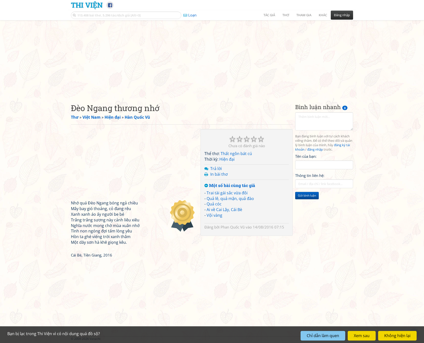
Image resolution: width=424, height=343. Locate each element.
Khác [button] (323, 15)
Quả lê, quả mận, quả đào (230, 198)
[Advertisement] (212, 57)
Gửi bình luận (307, 195)
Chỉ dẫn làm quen (323, 335)
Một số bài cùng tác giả (231, 185)
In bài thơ (219, 174)
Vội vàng (214, 215)
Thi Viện (87, 5)
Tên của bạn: (306, 156)
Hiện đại (227, 159)
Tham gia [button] (303, 15)
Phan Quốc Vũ (233, 227)
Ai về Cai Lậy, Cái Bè (224, 209)
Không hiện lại (397, 335)
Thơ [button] (285, 15)
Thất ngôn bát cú (236, 153)
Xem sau (362, 335)
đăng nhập (315, 149)
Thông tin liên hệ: (309, 175)
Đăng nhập (342, 15)
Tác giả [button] (269, 15)
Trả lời (216, 168)
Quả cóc (214, 204)
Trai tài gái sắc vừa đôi (227, 193)
